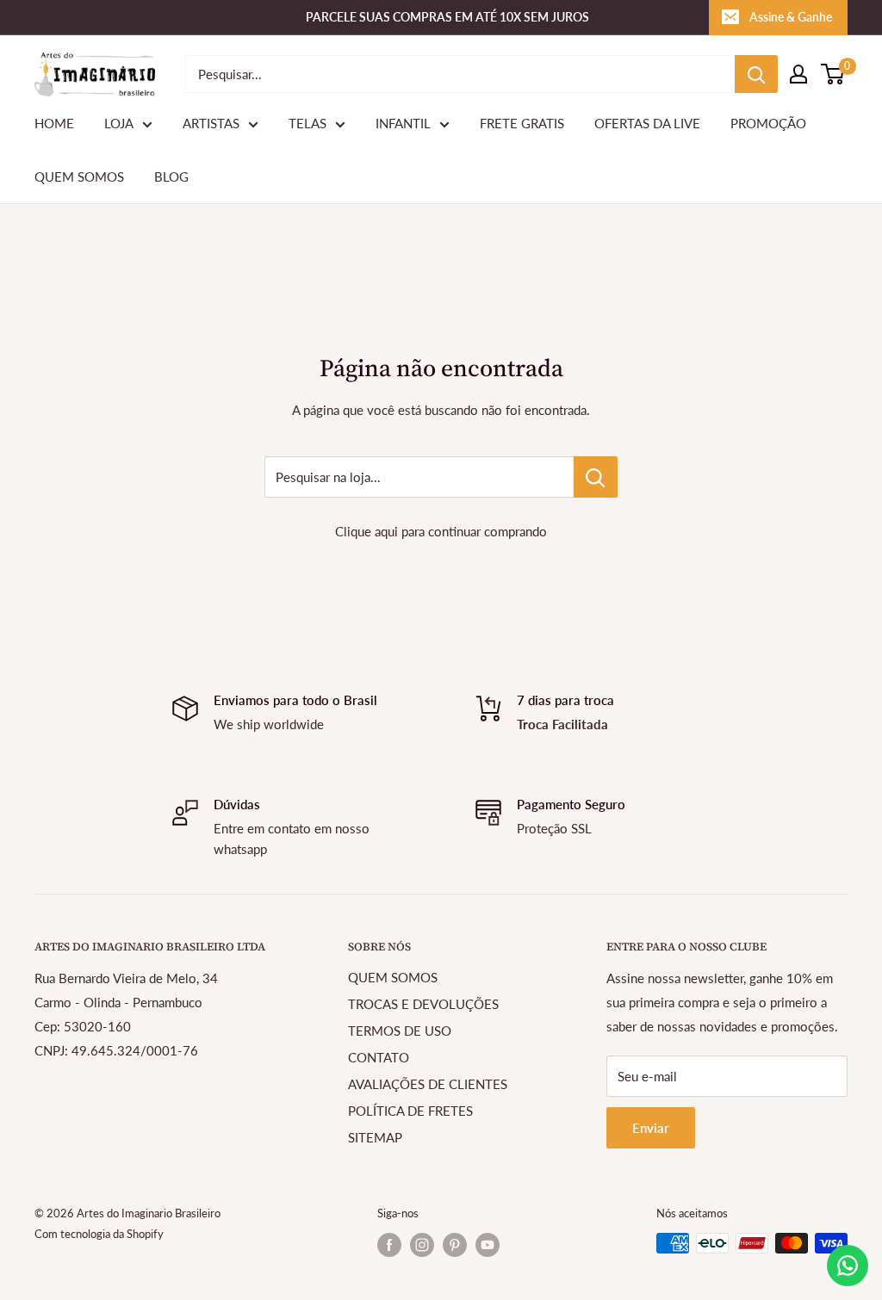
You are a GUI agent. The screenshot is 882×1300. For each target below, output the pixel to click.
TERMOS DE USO (399, 1030)
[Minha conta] (798, 74)
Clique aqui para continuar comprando (441, 531)
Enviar (650, 1128)
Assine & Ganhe (790, 16)
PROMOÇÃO (768, 123)
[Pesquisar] (756, 74)
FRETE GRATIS (522, 123)
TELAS (307, 123)
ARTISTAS (211, 123)
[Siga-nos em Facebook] (389, 1245)
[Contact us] (847, 1265)
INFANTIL (403, 123)
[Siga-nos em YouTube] (487, 1245)
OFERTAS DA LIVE (647, 123)
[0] (833, 74)
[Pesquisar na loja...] (596, 477)
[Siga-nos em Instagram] (422, 1245)
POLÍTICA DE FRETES (410, 1110)
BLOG (171, 176)
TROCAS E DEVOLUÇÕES (423, 1004)
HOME (54, 123)
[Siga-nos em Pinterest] (455, 1245)
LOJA (119, 123)
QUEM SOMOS (79, 176)
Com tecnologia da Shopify (99, 1234)
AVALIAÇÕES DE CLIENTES (427, 1084)
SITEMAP (375, 1137)
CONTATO (378, 1057)
